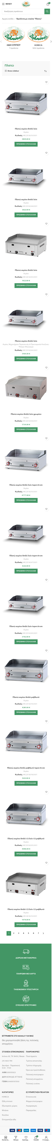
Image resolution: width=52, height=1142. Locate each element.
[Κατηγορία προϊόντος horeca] (38, 38)
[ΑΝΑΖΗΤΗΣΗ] (47, 11)
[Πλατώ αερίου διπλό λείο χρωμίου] (26, 388)
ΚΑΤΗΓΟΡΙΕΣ (8, 1092)
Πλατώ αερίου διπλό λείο (26, 128)
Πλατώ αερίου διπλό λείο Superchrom (26, 485)
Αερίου (26, 132)
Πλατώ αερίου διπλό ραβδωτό (26, 697)
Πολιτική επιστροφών (35, 1074)
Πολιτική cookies (33, 1083)
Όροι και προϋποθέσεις (35, 1070)
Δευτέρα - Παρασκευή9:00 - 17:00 (11, 1067)
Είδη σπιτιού (7, 1101)
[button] (26, 144)
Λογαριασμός (31, 1106)
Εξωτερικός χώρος (9, 1106)
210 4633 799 (7, 1061)
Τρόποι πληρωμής (33, 1065)
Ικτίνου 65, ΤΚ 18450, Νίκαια (13, 1056)
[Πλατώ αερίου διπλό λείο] (26, 102)
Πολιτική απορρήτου (34, 1079)
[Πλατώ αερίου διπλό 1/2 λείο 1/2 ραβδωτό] (26, 812)
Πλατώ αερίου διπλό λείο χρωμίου (26, 414)
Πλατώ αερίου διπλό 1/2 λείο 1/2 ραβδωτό (26, 838)
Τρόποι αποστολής (34, 1061)
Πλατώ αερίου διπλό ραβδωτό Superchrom (26, 768)
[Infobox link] (26, 953)
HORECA (5, 1096)
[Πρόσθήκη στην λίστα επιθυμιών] (46, 82)
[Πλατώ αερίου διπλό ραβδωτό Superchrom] (26, 742)
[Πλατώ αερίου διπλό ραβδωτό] (26, 671)
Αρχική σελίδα (7, 19)
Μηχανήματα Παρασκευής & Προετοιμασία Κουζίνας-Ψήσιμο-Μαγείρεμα (29, 345)
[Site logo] (26, 4)
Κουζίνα (5, 1115)
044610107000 (10, 1081)
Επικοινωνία (31, 1096)
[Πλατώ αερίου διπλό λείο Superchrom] (26, 459)
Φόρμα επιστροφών (34, 1101)
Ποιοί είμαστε (31, 1056)
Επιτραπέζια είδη (9, 1119)
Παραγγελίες (31, 1110)
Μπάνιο (5, 1110)
